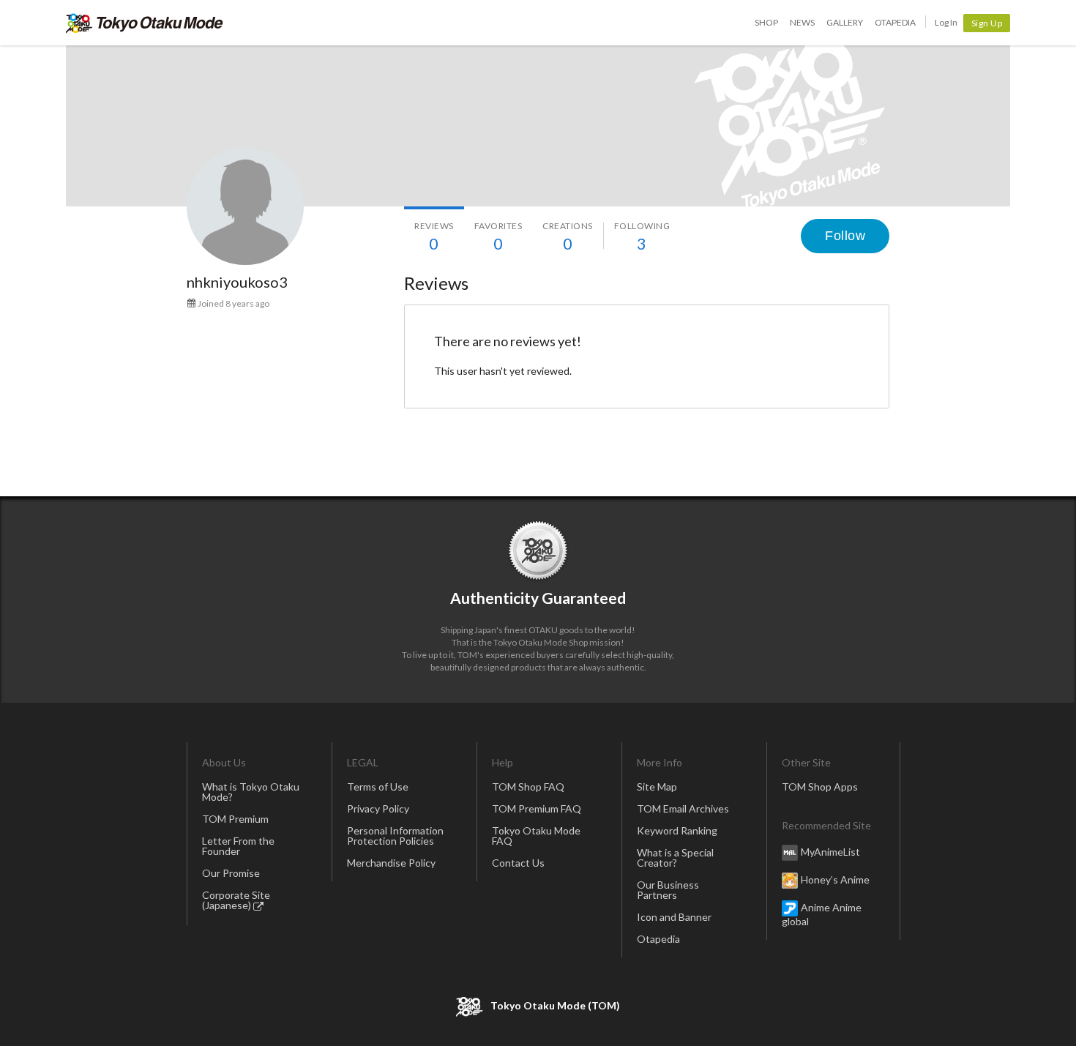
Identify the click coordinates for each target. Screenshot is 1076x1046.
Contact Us (518, 862)
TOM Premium (235, 818)
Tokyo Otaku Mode (144, 22)
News (802, 22)
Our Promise (231, 873)
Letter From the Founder (238, 845)
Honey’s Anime (835, 879)
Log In (946, 22)
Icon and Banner (674, 917)
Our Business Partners (668, 889)
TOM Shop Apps (820, 786)
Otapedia (895, 22)
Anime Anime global (822, 914)
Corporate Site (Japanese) (236, 900)
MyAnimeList (830, 851)
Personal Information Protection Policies (395, 835)
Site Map (657, 786)
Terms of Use (377, 786)
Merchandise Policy (391, 862)
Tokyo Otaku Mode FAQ (536, 835)
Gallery (844, 22)
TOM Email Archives (683, 808)
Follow (845, 235)
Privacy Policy (378, 808)
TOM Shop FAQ (528, 786)
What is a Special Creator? (675, 857)
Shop (766, 22)
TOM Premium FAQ (536, 808)
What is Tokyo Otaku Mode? (250, 791)
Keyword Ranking (677, 830)
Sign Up (987, 23)
